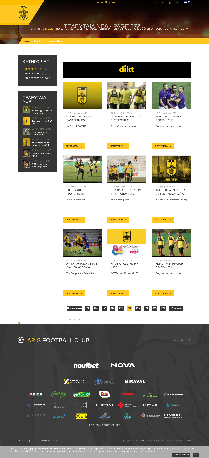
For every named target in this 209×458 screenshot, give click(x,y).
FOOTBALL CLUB (58, 340)
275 (155, 308)
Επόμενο (176, 308)
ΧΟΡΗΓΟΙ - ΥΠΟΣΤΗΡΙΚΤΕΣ (104, 425)
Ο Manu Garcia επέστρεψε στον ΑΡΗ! (39, 166)
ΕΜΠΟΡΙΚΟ (171, 28)
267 (87, 308)
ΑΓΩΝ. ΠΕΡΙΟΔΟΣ (87, 28)
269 (104, 308)
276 (163, 308)
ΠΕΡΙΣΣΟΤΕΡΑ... (73, 146)
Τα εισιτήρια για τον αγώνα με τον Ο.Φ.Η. (42, 143)
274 (146, 308)
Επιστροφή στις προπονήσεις (39, 133)
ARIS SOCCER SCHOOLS (148, 28)
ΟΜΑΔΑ (70, 28)
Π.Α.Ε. (59, 28)
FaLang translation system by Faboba (72, 320)
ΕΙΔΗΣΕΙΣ (48, 28)
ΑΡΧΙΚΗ (35, 28)
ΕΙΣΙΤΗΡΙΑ (105, 28)
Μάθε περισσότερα (181, 455)
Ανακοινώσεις (35, 73)
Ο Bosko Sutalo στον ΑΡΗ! (42, 154)
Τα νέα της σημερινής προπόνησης (42, 111)
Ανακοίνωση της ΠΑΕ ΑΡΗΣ (42, 122)
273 (138, 308)
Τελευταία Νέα (36, 69)
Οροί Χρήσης (24, 440)
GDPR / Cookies (49, 440)
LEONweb (186, 440)
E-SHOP (185, 28)
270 (112, 308)
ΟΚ (195, 455)
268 (96, 308)
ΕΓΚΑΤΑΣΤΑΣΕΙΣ (122, 28)
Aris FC (141, 440)
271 (121, 308)
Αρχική (27, 41)
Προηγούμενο (74, 308)
